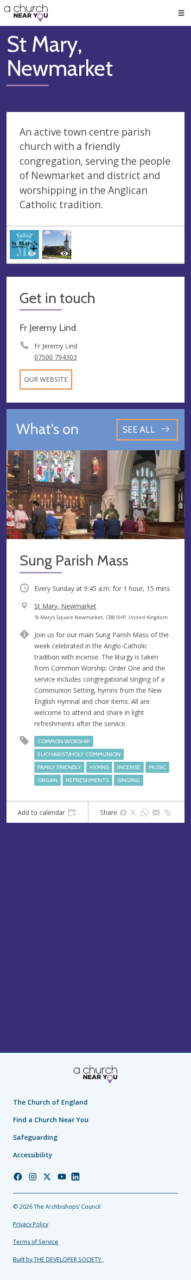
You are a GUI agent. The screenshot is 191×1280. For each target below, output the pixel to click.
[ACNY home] (26, 13)
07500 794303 (55, 357)
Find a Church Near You (51, 1119)
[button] (181, 13)
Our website (46, 379)
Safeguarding (35, 1137)
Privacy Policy (30, 1224)
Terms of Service (35, 1242)
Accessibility (32, 1154)
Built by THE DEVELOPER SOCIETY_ (58, 1259)
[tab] (47, 812)
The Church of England (50, 1102)
